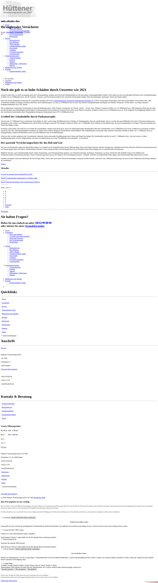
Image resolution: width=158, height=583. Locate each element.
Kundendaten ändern (9, 415)
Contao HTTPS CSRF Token (13, 530)
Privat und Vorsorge (16, 238)
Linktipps (12, 258)
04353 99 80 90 (43, 222)
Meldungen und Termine (13, 82)
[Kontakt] (4, 211)
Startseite (8, 81)
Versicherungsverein (12, 265)
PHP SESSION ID (9, 539)
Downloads (13, 256)
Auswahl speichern (7, 569)
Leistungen (9, 232)
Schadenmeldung (7, 411)
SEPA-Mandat (14, 252)
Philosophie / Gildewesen (18, 273)
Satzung (12, 271)
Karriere (12, 269)
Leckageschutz (14, 261)
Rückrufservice (14, 248)
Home (3, 32)
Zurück (3, 164)
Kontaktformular (35, 226)
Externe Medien (8, 549)
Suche (4, 332)
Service (7, 246)
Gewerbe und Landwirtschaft (19, 236)
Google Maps (8, 563)
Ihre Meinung (14, 250)
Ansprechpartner (15, 267)
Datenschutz (6, 325)
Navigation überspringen (9, 21)
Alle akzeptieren (21, 569)
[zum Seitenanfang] (2, 34)
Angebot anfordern (8, 404)
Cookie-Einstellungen (9, 336)
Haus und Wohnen (15, 234)
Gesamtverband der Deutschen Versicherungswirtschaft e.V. (73, 101)
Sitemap (4, 328)
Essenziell (6, 517)
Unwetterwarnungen (16, 259)
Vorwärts (8, 205)
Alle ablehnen (32, 569)
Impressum (5, 321)
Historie (12, 275)
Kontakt (27, 32)
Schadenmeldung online (17, 254)
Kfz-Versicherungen (16, 240)
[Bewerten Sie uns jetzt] (9, 369)
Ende (7, 207)
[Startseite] (18, 17)
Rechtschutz (13, 242)
